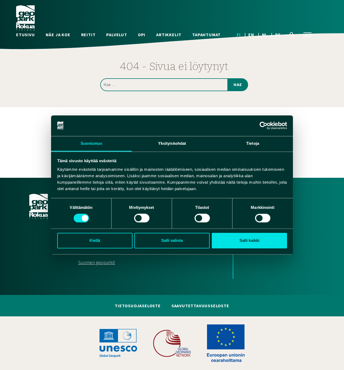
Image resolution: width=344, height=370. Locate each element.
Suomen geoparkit (96, 262)
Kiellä (94, 240)
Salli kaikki (249, 240)
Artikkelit (168, 35)
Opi (141, 35)
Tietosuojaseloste (138, 306)
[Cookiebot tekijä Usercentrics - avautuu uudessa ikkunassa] (263, 126)
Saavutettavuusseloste (200, 306)
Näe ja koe (58, 35)
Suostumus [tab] (91, 143)
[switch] (141, 218)
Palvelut (116, 35)
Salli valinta (172, 240)
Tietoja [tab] (252, 143)
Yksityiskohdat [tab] (172, 143)
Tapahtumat (206, 35)
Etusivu (25, 35)
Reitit (88, 35)
